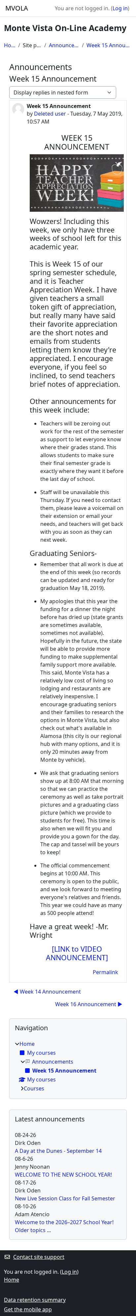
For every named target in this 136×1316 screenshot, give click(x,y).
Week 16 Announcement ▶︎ (88, 1004)
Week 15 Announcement (109, 45)
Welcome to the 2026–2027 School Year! (64, 1222)
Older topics (30, 1230)
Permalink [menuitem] (105, 972)
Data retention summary (35, 1299)
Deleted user (50, 113)
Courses (34, 1088)
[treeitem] (68, 1066)
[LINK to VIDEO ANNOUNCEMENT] (77, 953)
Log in (120, 8)
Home (10, 45)
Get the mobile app (28, 1309)
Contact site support (38, 1257)
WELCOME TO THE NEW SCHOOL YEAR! (63, 1174)
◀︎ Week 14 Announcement (47, 991)
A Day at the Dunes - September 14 (58, 1150)
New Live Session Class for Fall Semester (65, 1198)
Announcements (64, 45)
